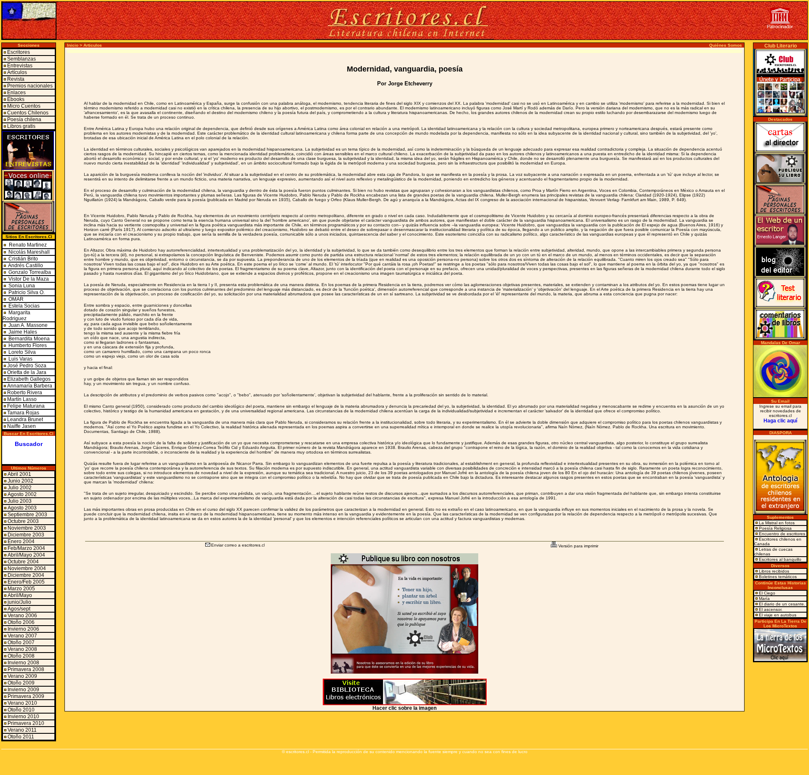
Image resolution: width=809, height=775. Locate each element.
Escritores (18, 52)
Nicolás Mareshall (28, 252)
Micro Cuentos (23, 106)
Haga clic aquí (780, 421)
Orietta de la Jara (26, 372)
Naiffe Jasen (21, 426)
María (764, 598)
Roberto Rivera (24, 392)
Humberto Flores (27, 345)
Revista (15, 79)
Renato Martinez (28, 245)
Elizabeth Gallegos (29, 379)
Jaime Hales (22, 332)
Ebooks (15, 99)
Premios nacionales (30, 86)
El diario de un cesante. (782, 604)
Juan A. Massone (27, 325)
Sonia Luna (21, 286)
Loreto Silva (21, 352)
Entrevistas (19, 66)
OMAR (15, 299)
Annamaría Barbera (29, 386)
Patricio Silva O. (26, 292)
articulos (92, 45)
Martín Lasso (22, 399)
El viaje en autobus (777, 615)
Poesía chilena (24, 119)
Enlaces (16, 93)
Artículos (17, 72)
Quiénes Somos (725, 45)
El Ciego (767, 593)
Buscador (29, 444)
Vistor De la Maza (28, 279)
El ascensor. (770, 609)
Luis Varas (19, 359)
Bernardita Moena (28, 339)
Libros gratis (21, 126)
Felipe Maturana (26, 406)
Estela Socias (23, 306)
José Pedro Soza (26, 366)
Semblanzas (21, 59)
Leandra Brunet (25, 419)
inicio (72, 45)
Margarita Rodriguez (16, 315)
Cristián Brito (23, 259)
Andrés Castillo (25, 265)
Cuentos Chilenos (27, 113)
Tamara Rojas (23, 413)
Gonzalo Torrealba (29, 272)
